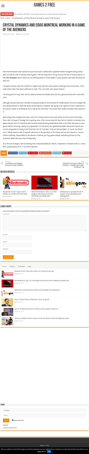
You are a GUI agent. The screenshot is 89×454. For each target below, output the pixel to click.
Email (5, 242)
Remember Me (18, 420)
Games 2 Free (44, 5)
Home (2, 18)
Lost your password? (10, 428)
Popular (12, 266)
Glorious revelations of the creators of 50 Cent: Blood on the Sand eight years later (41, 318)
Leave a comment (24, 34)
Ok (49, 451)
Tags (29, 266)
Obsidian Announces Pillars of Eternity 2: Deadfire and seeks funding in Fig (73, 164)
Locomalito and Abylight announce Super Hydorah (14, 163)
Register (5, 425)
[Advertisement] (20, 51)
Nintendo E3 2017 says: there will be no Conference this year (15, 193)
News (8, 18)
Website (5, 249)
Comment (6, 214)
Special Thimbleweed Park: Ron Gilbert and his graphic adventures (36, 309)
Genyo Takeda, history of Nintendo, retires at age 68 (31, 299)
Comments (21, 266)
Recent (4, 266)
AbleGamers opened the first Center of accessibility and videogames (71, 194)
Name (5, 234)
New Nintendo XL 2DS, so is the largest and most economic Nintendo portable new (41, 14)
